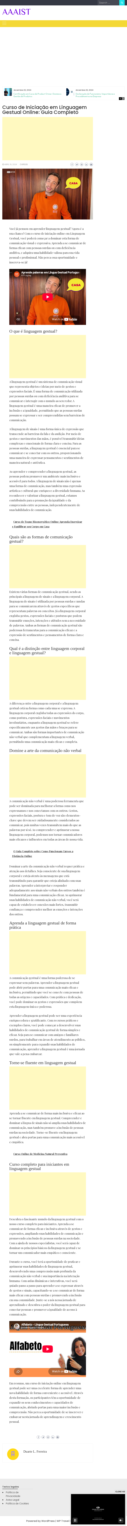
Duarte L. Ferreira (35, 1451)
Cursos (24, 164)
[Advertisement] (63, 53)
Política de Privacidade (13, 1494)
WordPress (48, 1521)
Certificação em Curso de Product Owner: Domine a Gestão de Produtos (37, 95)
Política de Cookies (17, 1503)
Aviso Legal (12, 1500)
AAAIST (16, 12)
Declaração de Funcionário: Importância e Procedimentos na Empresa (95, 95)
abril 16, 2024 (10, 164)
